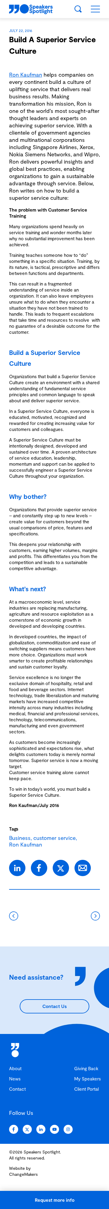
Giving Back (86, 1068)
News (15, 1078)
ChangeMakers (23, 1174)
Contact (17, 1089)
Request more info (54, 1200)
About (15, 1068)
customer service (54, 837)
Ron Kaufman (25, 74)
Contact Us (54, 1006)
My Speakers (87, 1078)
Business (20, 837)
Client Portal (86, 1089)
